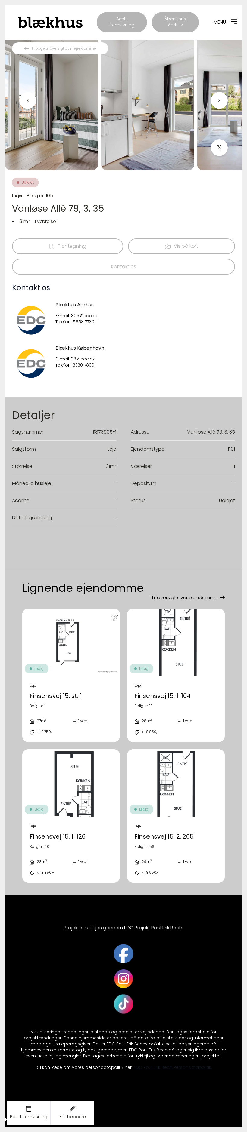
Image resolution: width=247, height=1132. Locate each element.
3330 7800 (83, 365)
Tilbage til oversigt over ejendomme (63, 48)
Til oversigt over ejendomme (184, 597)
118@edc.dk (83, 359)
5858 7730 (83, 321)
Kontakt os (123, 266)
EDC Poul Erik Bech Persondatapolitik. (173, 1067)
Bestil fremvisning (121, 22)
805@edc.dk (84, 315)
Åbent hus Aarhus (175, 22)
